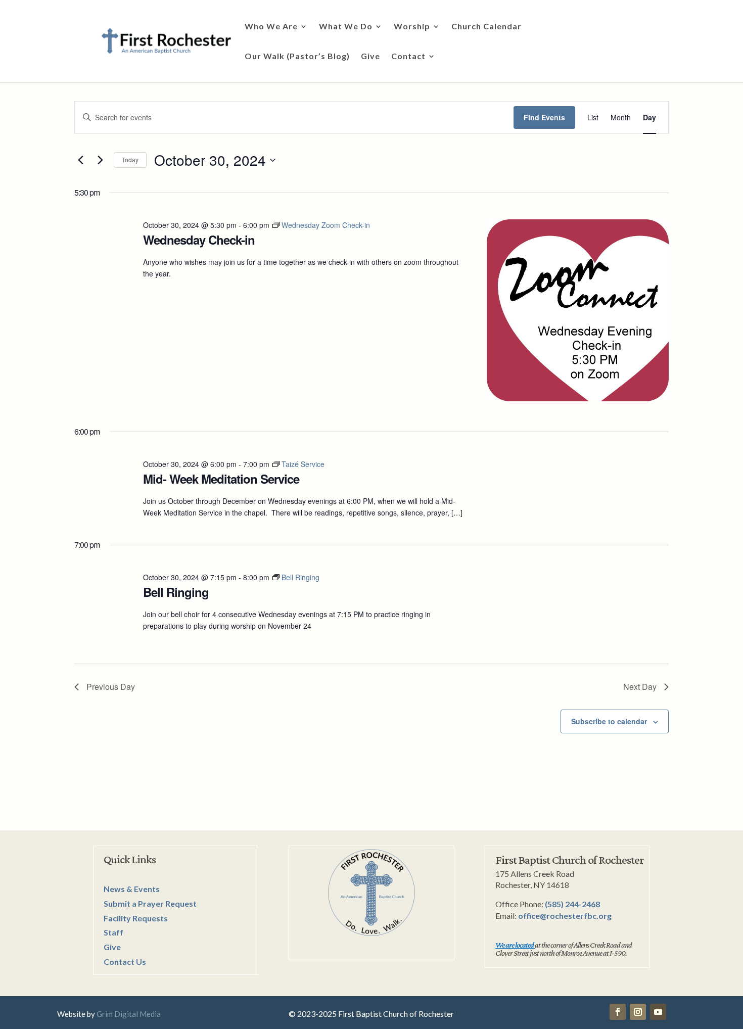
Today (130, 159)
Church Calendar (486, 27)
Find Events (544, 117)
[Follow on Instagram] (638, 1012)
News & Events (132, 889)
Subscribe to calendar (609, 721)
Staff (113, 932)
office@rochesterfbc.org (565, 915)
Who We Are (271, 27)
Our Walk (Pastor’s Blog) (297, 57)
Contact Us (125, 961)
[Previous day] (80, 160)
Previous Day (110, 686)
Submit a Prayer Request (150, 903)
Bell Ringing (176, 591)
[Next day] (100, 160)
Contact (408, 57)
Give (370, 57)
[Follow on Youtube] (658, 1012)
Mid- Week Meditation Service (221, 478)
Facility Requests (136, 918)
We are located (514, 945)
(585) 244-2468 (572, 904)
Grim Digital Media (129, 1013)
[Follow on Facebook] (618, 1012)
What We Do (346, 27)
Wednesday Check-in (199, 239)
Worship (412, 27)
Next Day (640, 686)
